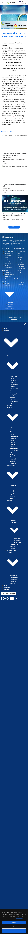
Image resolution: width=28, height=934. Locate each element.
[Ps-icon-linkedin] (12, 598)
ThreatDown (11, 306)
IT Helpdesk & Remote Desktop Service (21, 268)
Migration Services (22, 288)
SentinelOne (10, 304)
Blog (7, 8)
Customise (14, 927)
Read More (5, 163)
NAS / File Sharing (9, 263)
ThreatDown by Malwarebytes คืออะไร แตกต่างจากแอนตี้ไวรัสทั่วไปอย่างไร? (14, 215)
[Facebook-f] (3, 598)
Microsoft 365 (8, 273)
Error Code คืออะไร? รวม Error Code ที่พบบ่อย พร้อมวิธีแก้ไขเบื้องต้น (15, 155)
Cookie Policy (19, 918)
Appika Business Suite (8, 277)
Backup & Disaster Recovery (22, 273)
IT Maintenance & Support (22, 252)
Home (3, 8)
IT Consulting (21, 282)
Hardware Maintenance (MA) (9, 266)
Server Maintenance (20, 256)
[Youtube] (16, 598)
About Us (7, 587)
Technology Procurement (21, 285)
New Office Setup (9, 252)
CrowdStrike (10, 302)
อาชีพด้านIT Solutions (15, 117)
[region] (14, 921)
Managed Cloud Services (21, 260)
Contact (6, 590)
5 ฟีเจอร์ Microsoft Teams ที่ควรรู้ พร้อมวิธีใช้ (14, 186)
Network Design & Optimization (9, 254)
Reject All (14, 931)
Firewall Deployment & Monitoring (8, 259)
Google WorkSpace (9, 274)
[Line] (7, 598)
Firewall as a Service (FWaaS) (9, 309)
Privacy (15, 319)
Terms (12, 319)
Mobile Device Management (21, 264)
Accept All (14, 923)
